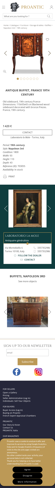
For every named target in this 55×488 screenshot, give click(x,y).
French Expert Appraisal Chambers (19, 415)
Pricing (6, 395)
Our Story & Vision (11, 424)
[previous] (6, 208)
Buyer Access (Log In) (13, 410)
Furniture (24, 25)
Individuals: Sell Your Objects (16, 401)
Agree (27, 469)
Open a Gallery (10, 392)
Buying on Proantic (12, 413)
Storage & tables (36, 25)
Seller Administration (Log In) (16, 398)
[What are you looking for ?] (48, 16)
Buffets (48, 25)
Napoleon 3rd (9, 28)
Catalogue (14, 25)
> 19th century (21, 28)
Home (6, 25)
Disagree (27, 475)
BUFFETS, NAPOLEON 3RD (27, 276)
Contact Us (8, 427)
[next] (48, 208)
